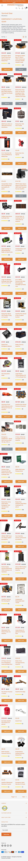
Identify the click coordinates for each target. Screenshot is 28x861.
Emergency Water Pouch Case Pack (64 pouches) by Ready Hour (6, 58)
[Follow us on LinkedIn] (11, 846)
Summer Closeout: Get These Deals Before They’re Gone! (14, 1)
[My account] (22, 8)
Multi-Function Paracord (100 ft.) (6, 752)
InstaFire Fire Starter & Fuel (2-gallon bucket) (20, 315)
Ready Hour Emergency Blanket (7, 345)
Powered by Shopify (5, 858)
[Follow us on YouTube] (8, 846)
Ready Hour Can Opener (19, 153)
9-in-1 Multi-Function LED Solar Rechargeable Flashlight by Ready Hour (20, 283)
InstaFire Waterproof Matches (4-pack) (7, 783)
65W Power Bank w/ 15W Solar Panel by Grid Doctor (7, 125)
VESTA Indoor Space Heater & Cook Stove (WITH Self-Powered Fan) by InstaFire (20, 186)
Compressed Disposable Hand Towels (19, 601)
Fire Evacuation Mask (6, 374)
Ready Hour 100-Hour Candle (19, 124)
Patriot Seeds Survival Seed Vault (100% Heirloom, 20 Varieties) (7, 569)
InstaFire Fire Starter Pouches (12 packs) (20, 405)
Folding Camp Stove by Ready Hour (7, 217)
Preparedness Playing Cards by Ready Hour (19, 753)
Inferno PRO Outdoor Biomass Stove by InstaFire (20, 568)
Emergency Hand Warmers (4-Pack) (20, 783)
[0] (25, 8)
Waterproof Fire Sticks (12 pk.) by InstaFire (6, 631)
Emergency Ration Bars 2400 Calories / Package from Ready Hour (7, 92)
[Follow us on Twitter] (5, 846)
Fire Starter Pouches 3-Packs (7, 692)
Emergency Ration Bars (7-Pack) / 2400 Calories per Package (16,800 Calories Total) (20, 59)
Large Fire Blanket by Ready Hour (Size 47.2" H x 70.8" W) (7, 281)
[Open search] (16, 8)
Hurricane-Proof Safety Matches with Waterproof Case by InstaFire (7, 407)
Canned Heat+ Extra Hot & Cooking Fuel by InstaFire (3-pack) (7, 186)
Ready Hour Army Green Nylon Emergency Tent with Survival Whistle (6, 505)
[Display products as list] (25, 36)
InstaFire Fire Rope (20, 691)
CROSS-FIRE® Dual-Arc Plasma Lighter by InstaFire (7, 537)
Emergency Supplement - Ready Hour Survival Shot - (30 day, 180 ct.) (7, 439)
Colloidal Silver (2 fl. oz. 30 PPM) (20, 249)
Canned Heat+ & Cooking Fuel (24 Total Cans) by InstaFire (19, 219)
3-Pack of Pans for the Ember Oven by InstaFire (20, 438)
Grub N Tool (18, 721)
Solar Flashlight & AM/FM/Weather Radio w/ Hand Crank (7, 250)
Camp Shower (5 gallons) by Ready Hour (20, 631)
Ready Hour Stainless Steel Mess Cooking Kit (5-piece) (20, 504)
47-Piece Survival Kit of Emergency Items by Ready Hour (7, 662)
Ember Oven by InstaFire (19, 345)
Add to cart (7, 69)
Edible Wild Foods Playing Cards (20, 470)
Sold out (21, 69)
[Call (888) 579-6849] (19, 8)
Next (23, 796)
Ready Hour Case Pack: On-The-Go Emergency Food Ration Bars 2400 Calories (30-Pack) (20, 93)
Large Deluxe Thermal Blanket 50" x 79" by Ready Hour (20, 375)
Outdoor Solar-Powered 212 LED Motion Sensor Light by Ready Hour (7, 472)
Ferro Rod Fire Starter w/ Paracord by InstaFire (20, 537)
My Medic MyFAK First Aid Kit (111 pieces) (6, 722)
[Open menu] (2, 5)
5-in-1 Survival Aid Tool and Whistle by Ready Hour (7, 154)
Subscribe (6, 834)
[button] (25, 8)
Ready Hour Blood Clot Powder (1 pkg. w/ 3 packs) (7, 315)
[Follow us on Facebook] (2, 846)
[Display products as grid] (23, 36)
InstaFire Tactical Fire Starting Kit (6, 600)
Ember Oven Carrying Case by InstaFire (19, 662)
